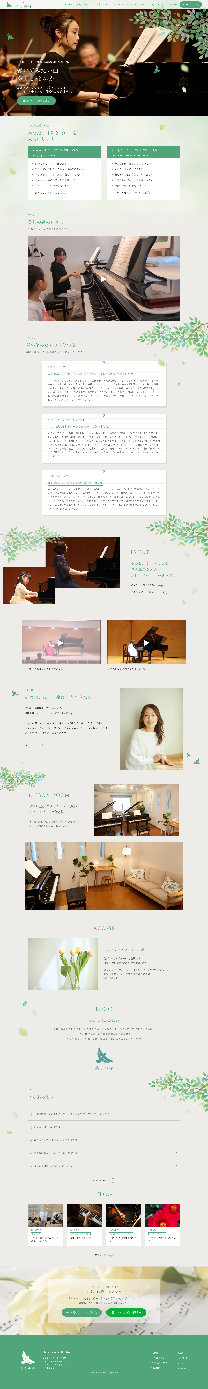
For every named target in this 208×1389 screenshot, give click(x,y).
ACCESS (182, 1358)
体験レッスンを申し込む (36, 100)
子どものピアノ (159, 1363)
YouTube (182, 1368)
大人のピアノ (158, 1358)
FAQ (180, 1352)
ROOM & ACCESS (136, 4)
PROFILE (156, 1368)
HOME (154, 1352)
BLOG (181, 1363)
